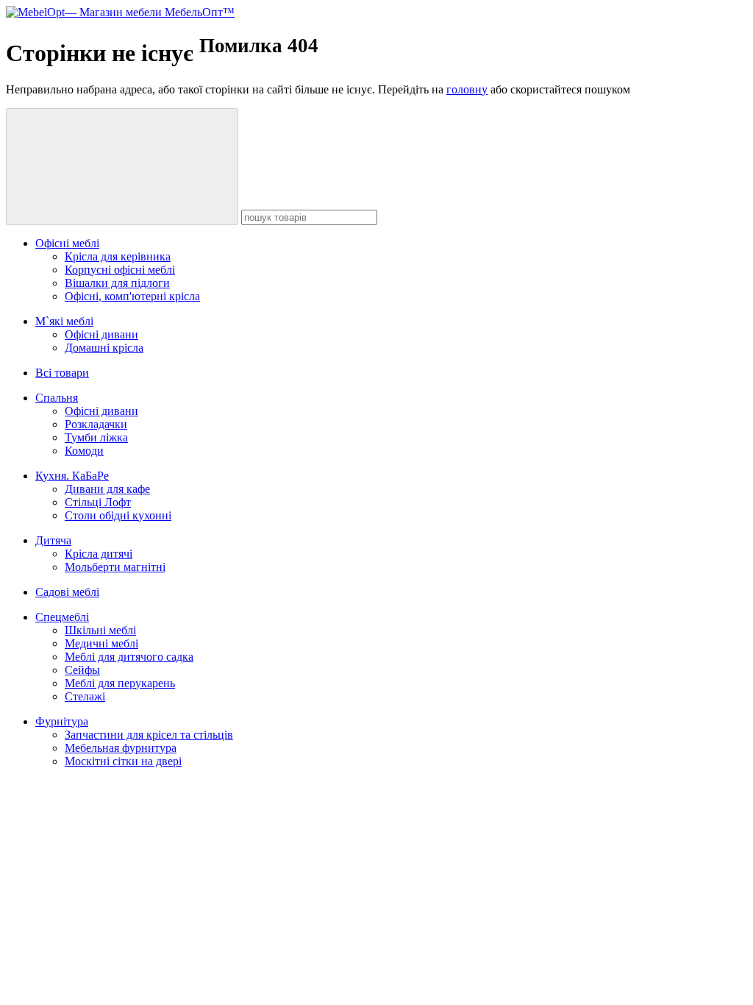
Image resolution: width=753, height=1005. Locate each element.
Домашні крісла (104, 347)
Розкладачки (96, 424)
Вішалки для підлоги (117, 283)
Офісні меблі (67, 243)
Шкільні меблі (100, 630)
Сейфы (82, 670)
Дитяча (53, 540)
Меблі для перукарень (120, 683)
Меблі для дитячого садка (129, 656)
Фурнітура (61, 721)
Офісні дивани (101, 334)
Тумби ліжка (96, 437)
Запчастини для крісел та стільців (149, 734)
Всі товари (62, 372)
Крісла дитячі (98, 553)
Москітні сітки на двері (123, 761)
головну (467, 89)
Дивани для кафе (107, 489)
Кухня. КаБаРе (72, 475)
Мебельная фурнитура (120, 748)
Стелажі (85, 696)
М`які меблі (64, 321)
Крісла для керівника (118, 256)
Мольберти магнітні (115, 567)
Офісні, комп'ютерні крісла (132, 296)
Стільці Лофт (98, 502)
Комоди (84, 450)
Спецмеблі (62, 617)
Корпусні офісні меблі (120, 269)
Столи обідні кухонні (118, 515)
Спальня (56, 397)
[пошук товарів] (122, 166)
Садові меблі (67, 592)
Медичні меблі (101, 643)
